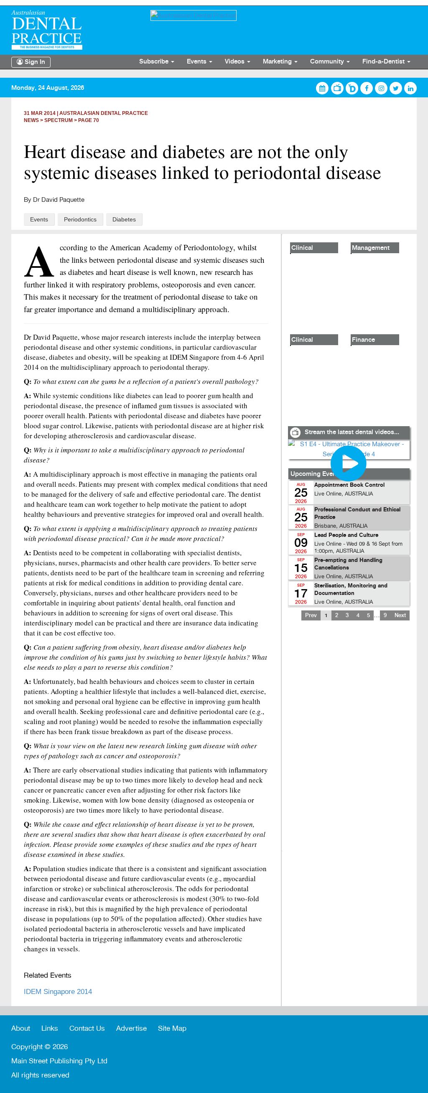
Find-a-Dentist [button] (384, 61)
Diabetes (124, 219)
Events (39, 219)
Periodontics (80, 219)
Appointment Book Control (349, 485)
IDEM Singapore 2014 (58, 992)
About (20, 1028)
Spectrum (58, 120)
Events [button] (197, 61)
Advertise (131, 1028)
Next (400, 615)
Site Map (172, 1028)
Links (49, 1028)
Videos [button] (235, 61)
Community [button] (328, 61)
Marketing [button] (278, 61)
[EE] (74, 30)
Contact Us (87, 1028)
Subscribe (154, 61)
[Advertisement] (348, 741)
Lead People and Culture (346, 535)
